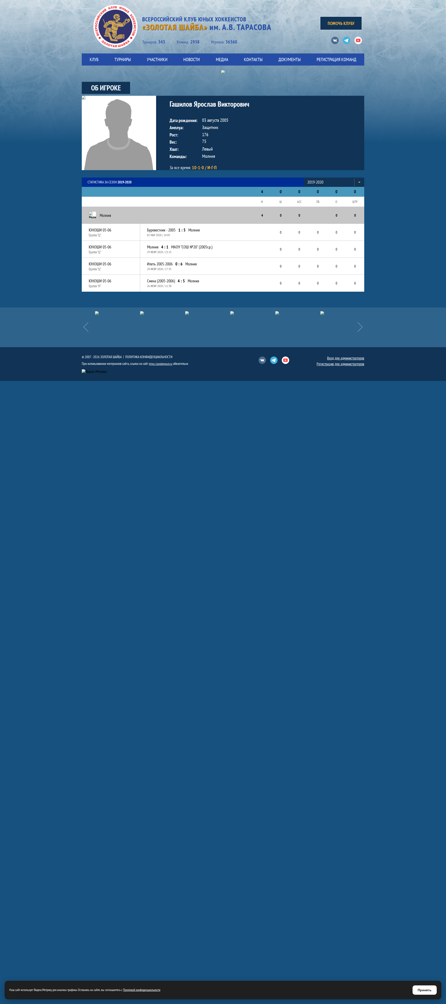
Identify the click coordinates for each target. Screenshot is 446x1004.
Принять (425, 990)
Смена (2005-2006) (161, 281)
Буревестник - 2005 (161, 230)
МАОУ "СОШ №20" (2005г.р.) (191, 247)
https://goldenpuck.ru (160, 364)
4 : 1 (164, 247)
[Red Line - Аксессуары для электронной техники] (117, 313)
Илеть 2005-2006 (160, 264)
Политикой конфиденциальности (141, 990)
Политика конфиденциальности (148, 357)
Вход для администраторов (345, 358)
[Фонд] (297, 313)
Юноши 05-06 (100, 230)
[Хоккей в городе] (252, 313)
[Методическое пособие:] (207, 313)
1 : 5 (182, 230)
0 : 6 (179, 264)
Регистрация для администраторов (340, 364)
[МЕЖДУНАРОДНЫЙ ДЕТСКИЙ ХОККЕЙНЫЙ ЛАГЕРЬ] (162, 313)
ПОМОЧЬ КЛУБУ (341, 23)
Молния (194, 230)
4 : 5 (181, 281)
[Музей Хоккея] (342, 313)
